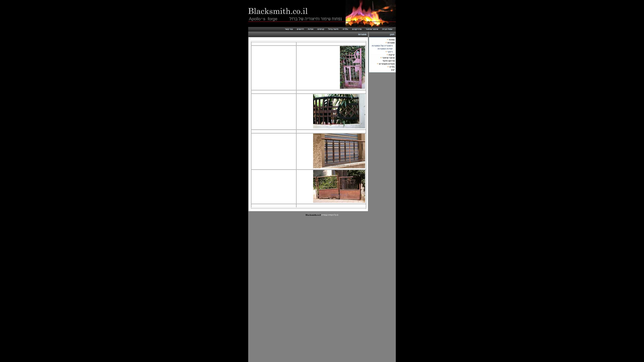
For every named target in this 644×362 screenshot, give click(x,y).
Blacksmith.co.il (313, 215)
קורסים (320, 29)
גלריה (345, 29)
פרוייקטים (357, 29)
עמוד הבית (388, 29)
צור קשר (289, 29)
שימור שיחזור (372, 29)
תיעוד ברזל (333, 29)
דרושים (300, 29)
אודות (310, 29)
